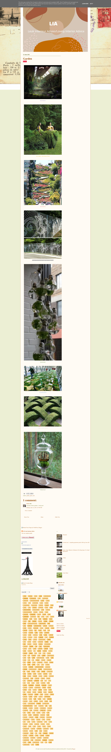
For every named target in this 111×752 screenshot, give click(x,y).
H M (30, 602)
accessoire (26, 614)
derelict (35, 639)
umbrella (51, 733)
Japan (41, 602)
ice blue (25, 666)
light (32, 678)
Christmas (26, 598)
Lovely (64, 565)
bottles (30, 628)
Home (42, 517)
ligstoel (48, 678)
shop (34, 712)
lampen (29, 676)
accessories (33, 614)
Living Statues (26, 605)
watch (25, 742)
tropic (32, 733)
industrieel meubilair (39, 666)
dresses (40, 644)
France (25, 602)
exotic (35, 648)
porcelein (25, 701)
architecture (26, 616)
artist (43, 616)
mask (38, 682)
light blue (37, 678)
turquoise (45, 733)
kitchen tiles (50, 671)
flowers (31, 653)
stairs (37, 717)
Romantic (65, 534)
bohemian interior (38, 625)
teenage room (26, 728)
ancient (39, 614)
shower (38, 712)
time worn (25, 730)
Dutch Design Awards (35, 600)
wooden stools (26, 744)
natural (44, 687)
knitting (29, 673)
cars (45, 630)
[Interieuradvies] (22, 543)
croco (36, 637)
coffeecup (35, 634)
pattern (52, 694)
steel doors (49, 717)
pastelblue (31, 694)
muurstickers (37, 687)
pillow (31, 698)
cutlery (25, 639)
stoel (44, 719)
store (46, 721)
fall (34, 650)
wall (32, 740)
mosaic (50, 685)
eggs (40, 646)
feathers (45, 650)
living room (30, 680)
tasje (34, 726)
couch (25, 637)
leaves (40, 676)
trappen (45, 730)
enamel (25, 648)
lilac (24, 680)
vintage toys (26, 737)
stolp (29, 721)
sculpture (50, 708)
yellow (37, 744)
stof (24, 721)
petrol (36, 696)
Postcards (41, 607)
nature (49, 687)
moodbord (38, 685)
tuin (34, 495)
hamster (43, 660)
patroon (46, 694)
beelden (40, 621)
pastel (25, 694)
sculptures (26, 710)
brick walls (36, 628)
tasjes (39, 726)
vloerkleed (33, 737)
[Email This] (27, 493)
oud (24, 692)
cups (46, 637)
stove (50, 721)
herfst (34, 662)
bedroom (34, 621)
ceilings (25, 632)
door (24, 644)
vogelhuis (39, 737)
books (25, 628)
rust (50, 705)
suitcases (37, 724)
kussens (45, 673)
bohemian (30, 625)
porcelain (49, 698)
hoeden (46, 662)
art (38, 616)
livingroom (37, 680)
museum (31, 687)
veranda (42, 735)
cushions (51, 637)
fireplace (25, 653)
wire (42, 742)
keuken (33, 671)
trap (41, 730)
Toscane (35, 612)
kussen (40, 673)
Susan (27, 503)
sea (31, 710)
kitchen (43, 671)
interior (40, 669)
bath (40, 618)
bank (31, 618)
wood (50, 742)
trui (36, 733)
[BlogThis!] (28, 493)
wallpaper (45, 740)
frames (49, 653)
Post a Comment (28, 510)
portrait (36, 701)
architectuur (33, 616)
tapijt (30, 726)
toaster (31, 730)
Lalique (46, 602)
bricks (42, 628)
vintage (47, 735)
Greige (64, 557)
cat (49, 630)
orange (40, 689)
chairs (41, 632)
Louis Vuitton (34, 605)
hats (24, 662)
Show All (87, 618)
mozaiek (25, 687)
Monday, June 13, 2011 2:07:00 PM (34, 507)
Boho (41, 596)
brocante (47, 628)
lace (50, 673)
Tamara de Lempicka (27, 612)
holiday (51, 662)
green (34, 657)
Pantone (46, 605)
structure (25, 724)
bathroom (45, 618)
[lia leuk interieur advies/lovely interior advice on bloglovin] (27, 574)
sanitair (31, 708)
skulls (30, 714)
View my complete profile (27, 533)
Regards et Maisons (62, 610)
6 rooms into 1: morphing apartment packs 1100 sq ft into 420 (76, 542)
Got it (91, 3)
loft (42, 680)
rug (46, 705)
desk (25, 641)
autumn (52, 616)
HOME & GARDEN (62, 593)
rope (36, 705)
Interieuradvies (24, 541)
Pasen (25, 607)
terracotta (39, 728)
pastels (36, 694)
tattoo (44, 726)
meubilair (43, 682)
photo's (41, 696)
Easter (42, 600)
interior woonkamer (47, 669)
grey (52, 657)
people (31, 696)
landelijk (35, 676)
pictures (25, 698)
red (50, 701)
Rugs (51, 607)
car (35, 630)
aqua (49, 614)
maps (33, 682)
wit (46, 742)
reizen (25, 703)
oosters (35, 689)
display (46, 641)
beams (25, 621)
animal (44, 614)
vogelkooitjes (26, 740)
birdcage (51, 621)
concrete (51, 634)
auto (47, 616)
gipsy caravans (51, 655)
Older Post (57, 517)
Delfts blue (26, 600)
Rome (47, 607)
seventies (36, 710)
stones (33, 721)
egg (36, 646)
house (34, 664)
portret (41, 701)
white (30, 742)
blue (49, 623)
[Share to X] (30, 493)
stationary (42, 717)
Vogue (47, 612)
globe (25, 657)
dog (51, 641)
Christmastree (33, 598)
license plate (26, 678)
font (40, 653)
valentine (31, 735)
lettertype (51, 676)
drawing (35, 644)
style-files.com (61, 582)
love (50, 680)
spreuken (31, 717)
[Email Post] (24, 493)
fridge (25, 655)
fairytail (30, 650)
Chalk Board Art (47, 596)
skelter (25, 714)
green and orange (40, 657)
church (25, 634)
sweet (48, 724)
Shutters (48, 609)
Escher (48, 600)
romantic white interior (28, 705)
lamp (25, 676)
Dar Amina (60, 601)
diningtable (41, 641)
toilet (36, 730)
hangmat (49, 660)
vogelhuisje (46, 737)
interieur (25, 669)
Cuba (39, 598)
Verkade (41, 612)
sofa (48, 714)
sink (48, 712)
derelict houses (42, 639)
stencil (33, 719)
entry (30, 648)
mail (24, 682)
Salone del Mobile (27, 609)
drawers (29, 644)
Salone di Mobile (36, 609)
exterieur (40, 648)
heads (29, 662)
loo (45, 680)
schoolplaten (43, 708)
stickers (38, 719)
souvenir (25, 717)
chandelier (47, 632)
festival (50, 650)
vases (37, 735)
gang (39, 655)
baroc (36, 618)
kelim (29, 671)
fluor (36, 653)
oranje (45, 689)
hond (25, 664)
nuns (30, 689)
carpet (40, 630)
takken (25, 726)
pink (35, 698)
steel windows (26, 719)
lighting (43, 678)
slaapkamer (36, 714)
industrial (31, 666)
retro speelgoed (32, 703)
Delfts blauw (45, 598)
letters (46, 676)
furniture (34, 655)
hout (38, 664)
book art (45, 625)
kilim (38, 671)
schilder (36, 708)
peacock (25, 696)
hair (29, 660)
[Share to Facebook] (31, 493)
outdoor (29, 692)
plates (40, 698)
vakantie (25, 735)
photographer (47, 696)
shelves (49, 710)
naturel (25, 689)
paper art (50, 692)
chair (36, 632)
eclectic (31, 646)
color (41, 634)
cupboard (41, 637)
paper (45, 692)
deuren (34, 641)
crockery (30, 637)
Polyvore (34, 607)
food (44, 653)
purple (46, 701)
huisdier (47, 664)
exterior (46, 648)
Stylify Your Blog (60, 635)
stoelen (48, 719)
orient (50, 689)
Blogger (73, 749)
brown (53, 628)
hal (33, 660)
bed (29, 621)
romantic (39, 703)
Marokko (41, 605)
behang (45, 621)
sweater (42, 724)
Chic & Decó (61, 584)
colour (46, 634)
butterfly (25, 630)
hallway (37, 660)
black (25, 623)
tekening (33, 728)
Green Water (65, 573)
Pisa (29, 607)
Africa (25, 596)
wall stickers (38, 740)
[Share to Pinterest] (32, 493)
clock (30, 634)
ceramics (31, 632)
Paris (52, 605)
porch (31, 701)
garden (28, 495)
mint (48, 682)
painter (34, 692)
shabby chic (43, 710)
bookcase (51, 625)
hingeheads (40, 662)
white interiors (36, 742)
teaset (49, 726)
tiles (52, 728)
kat (24, 671)
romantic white (46, 703)
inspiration (48, 666)
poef (44, 698)
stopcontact (40, 721)
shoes (29, 712)
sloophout (43, 714)
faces (25, 650)
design (49, 639)
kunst (35, 673)
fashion (39, 650)
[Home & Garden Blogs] (27, 583)
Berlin (36, 596)
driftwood (25, 646)
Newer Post (26, 517)
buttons (31, 630)
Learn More (85, 3)
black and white (42, 623)
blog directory (24, 584)
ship (24, 712)
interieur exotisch (33, 669)
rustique (25, 708)
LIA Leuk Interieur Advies (28, 531)
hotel (29, 664)
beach (51, 618)
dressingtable (47, 644)
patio (42, 694)
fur (29, 655)
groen (31, 495)
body (25, 625)
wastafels (51, 740)
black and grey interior (32, 623)
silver (44, 712)
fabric (51, 648)
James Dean (35, 602)
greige (48, 657)
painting (40, 692)
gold (29, 657)
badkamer (25, 618)
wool (33, 744)
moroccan (44, 685)
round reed (41, 705)
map (29, 682)
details (29, 641)
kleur (25, 673)
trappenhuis (26, 733)
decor (30, 639)
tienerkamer (46, 728)
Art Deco (30, 596)
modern (25, 685)
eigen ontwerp (46, 646)
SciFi (43, 609)
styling (31, 724)
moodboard (31, 685)
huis (43, 664)
